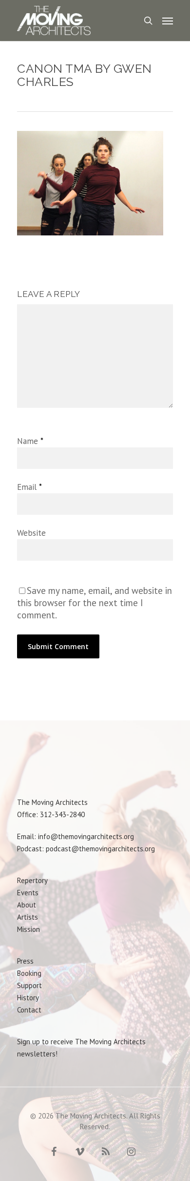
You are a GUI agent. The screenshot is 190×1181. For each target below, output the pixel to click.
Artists (27, 917)
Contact (29, 1009)
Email (29, 487)
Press (25, 961)
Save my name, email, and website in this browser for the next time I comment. (94, 603)
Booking (29, 973)
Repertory (32, 880)
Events (27, 892)
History (28, 997)
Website (31, 532)
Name (30, 441)
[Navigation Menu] (167, 20)
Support (29, 985)
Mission (28, 929)
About (26, 904)
